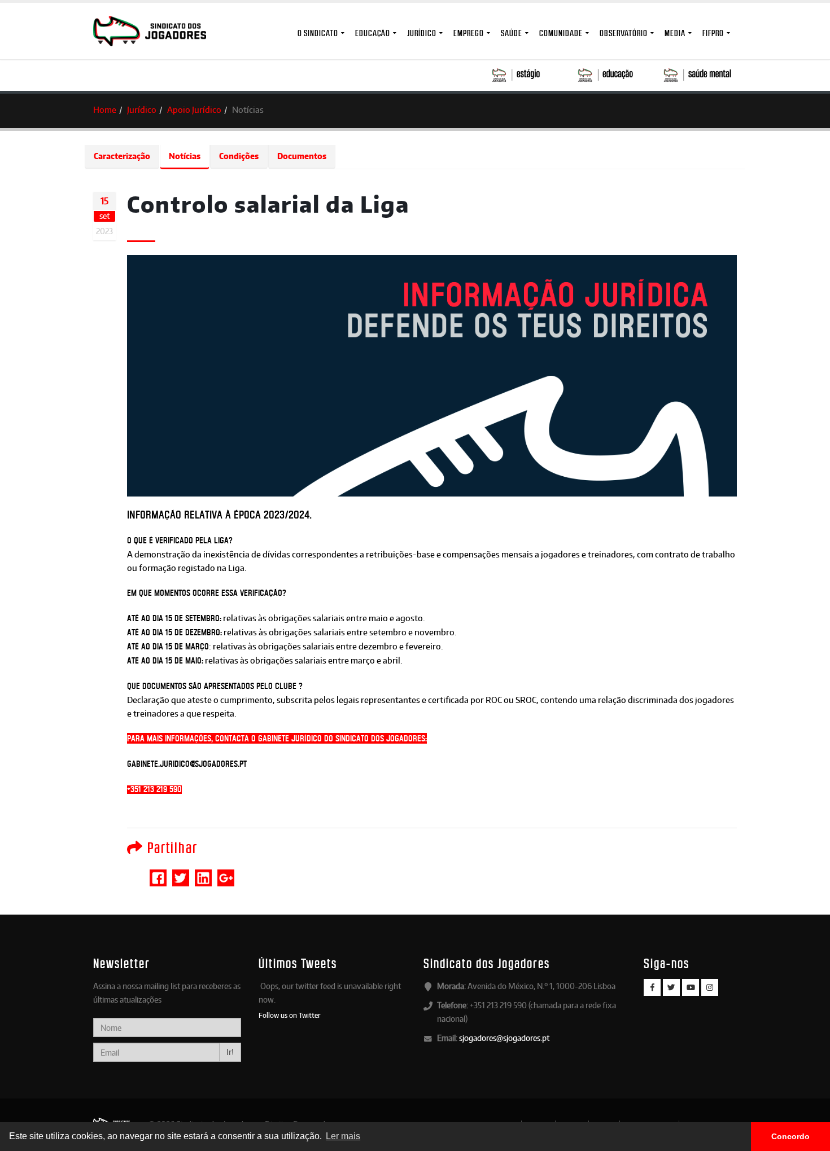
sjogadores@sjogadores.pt (504, 1038)
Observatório (624, 33)
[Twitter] (671, 987)
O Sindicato (318, 33)
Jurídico (421, 33)
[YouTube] (690, 987)
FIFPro (713, 33)
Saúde (511, 33)
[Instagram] (709, 987)
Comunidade (561, 33)
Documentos (301, 156)
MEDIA (675, 33)
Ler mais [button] (343, 1136)
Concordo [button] (790, 1136)
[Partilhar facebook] (158, 872)
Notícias (184, 156)
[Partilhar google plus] (225, 872)
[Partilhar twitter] (180, 872)
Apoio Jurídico (194, 109)
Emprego (468, 33)
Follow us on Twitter (290, 1015)
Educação (372, 33)
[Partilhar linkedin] (203, 872)
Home (104, 109)
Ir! (230, 1052)
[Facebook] (652, 987)
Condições (239, 156)
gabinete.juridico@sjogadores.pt (187, 764)
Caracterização (122, 156)
